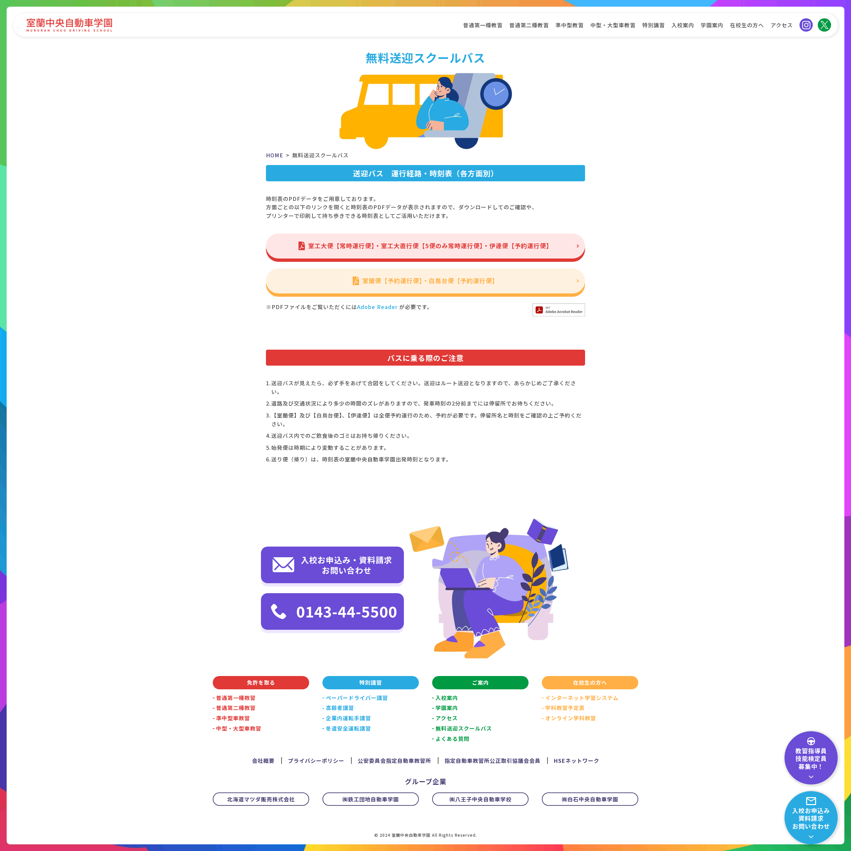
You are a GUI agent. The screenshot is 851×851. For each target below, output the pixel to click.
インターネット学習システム (582, 698)
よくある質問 (452, 739)
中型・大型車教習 (613, 25)
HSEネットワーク (576, 761)
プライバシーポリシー (316, 761)
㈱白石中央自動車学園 (590, 799)
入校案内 (682, 25)
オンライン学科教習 (570, 718)
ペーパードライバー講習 (357, 698)
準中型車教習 (233, 718)
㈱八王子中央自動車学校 (480, 799)
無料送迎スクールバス (463, 728)
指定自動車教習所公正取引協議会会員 (492, 761)
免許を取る (261, 682)
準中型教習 (569, 25)
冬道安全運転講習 (348, 728)
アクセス (782, 25)
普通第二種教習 (529, 25)
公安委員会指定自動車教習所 (394, 761)
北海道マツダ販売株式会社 (261, 799)
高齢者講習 (340, 708)
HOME (274, 155)
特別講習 (653, 25)
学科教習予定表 (565, 708)
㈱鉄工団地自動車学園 (370, 799)
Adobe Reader (377, 307)
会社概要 (263, 761)
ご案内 (480, 682)
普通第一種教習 (483, 25)
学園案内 (712, 25)
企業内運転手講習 (348, 718)
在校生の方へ (747, 25)
